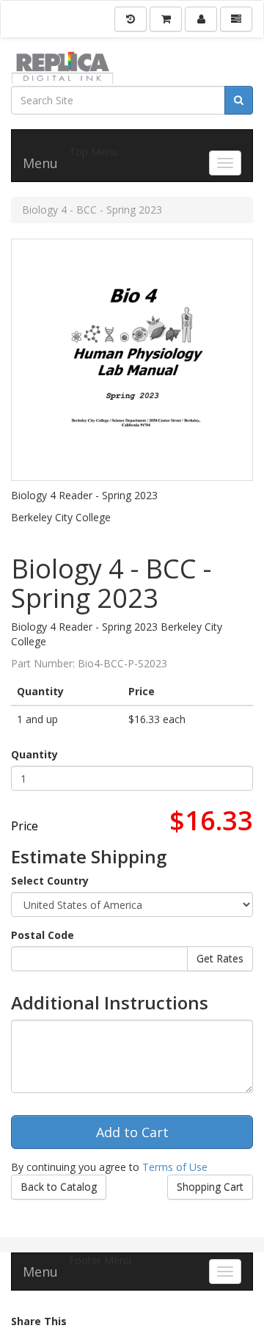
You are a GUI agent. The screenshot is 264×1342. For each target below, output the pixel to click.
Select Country (50, 881)
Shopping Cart (210, 1187)
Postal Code (42, 935)
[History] (130, 19)
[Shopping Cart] (166, 19)
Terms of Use (175, 1167)
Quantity (34, 754)
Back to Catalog (59, 1187)
